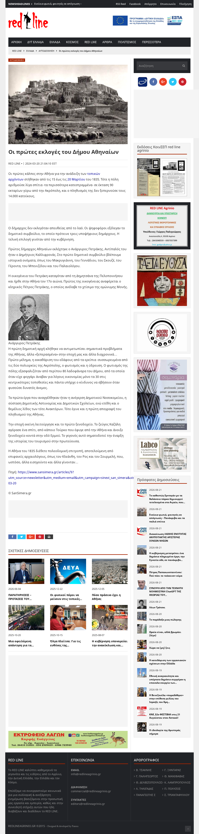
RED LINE (17, 50)
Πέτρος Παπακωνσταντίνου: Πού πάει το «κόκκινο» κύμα (165, 574)
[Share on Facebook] (12, 536)
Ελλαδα (55, 42)
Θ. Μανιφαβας (174, 776)
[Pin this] (40, 536)
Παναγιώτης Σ (145, 795)
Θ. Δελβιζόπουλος (149, 782)
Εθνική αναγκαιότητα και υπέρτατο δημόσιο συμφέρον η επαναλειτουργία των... (167, 679)
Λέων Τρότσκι (157, 607)
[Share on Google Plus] (31, 536)
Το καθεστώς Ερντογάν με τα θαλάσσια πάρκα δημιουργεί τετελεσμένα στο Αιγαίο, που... (167, 499)
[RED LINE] (28, 20)
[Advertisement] (68, 212)
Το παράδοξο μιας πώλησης (165, 619)
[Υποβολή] (183, 65)
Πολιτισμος (127, 42)
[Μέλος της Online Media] (143, 81)
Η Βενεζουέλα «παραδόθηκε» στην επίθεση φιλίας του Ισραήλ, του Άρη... (166, 699)
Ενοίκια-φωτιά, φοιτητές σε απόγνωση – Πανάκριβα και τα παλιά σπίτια (58, 5)
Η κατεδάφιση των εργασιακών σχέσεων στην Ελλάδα (167, 662)
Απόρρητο (150, 4)
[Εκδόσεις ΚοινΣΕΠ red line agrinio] (162, 177)
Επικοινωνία (167, 4)
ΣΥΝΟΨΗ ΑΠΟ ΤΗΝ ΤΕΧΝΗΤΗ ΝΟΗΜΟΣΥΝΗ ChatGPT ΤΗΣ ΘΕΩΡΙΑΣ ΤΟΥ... (166, 592)
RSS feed (121, 4)
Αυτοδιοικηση (46, 50)
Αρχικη (16, 42)
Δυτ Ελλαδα (35, 42)
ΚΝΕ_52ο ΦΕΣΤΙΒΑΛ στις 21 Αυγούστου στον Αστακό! (164, 716)
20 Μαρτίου (76, 179)
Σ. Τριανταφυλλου (176, 795)
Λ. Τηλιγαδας (144, 788)
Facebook (135, 4)
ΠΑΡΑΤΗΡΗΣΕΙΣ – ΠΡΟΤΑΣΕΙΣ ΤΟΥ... (20, 597)
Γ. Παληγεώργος (147, 776)
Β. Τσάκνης (144, 770)
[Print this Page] (49, 536)
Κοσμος (72, 42)
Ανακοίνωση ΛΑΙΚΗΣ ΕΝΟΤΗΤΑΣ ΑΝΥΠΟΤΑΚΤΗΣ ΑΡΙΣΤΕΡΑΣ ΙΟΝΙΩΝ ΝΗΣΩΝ (167, 537)
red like (91, 42)
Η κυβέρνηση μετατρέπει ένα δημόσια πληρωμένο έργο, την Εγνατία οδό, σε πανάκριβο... (167, 557)
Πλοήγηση (185, 4)
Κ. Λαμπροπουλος (177, 782)
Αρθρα (107, 42)
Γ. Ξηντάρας (172, 770)
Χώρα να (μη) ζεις (159, 647)
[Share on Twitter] (21, 536)
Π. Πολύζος (172, 788)
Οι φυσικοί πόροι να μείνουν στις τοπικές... (66, 597)
